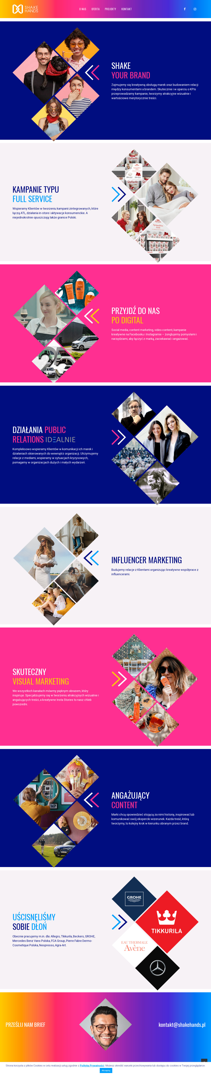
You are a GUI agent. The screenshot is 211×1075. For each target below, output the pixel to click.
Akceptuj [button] (106, 1070)
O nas (82, 9)
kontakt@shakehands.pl (182, 1024)
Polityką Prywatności (92, 1065)
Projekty (110, 9)
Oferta (95, 9)
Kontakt (126, 9)
